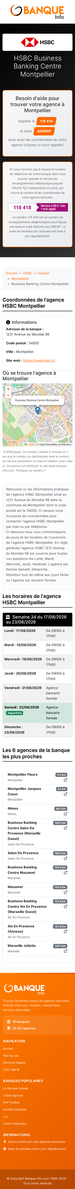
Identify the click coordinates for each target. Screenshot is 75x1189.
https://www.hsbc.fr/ (39, 360)
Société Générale (14, 1109)
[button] (37, 410)
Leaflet (31, 444)
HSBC (27, 273)
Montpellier (20, 278)
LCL (6, 1116)
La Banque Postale (15, 1088)
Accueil (11, 273)
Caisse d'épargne (14, 1123)
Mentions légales (14, 1062)
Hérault (43, 273)
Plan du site (11, 1055)
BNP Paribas (11, 1102)
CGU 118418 (11, 1069)
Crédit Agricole (13, 1095)
